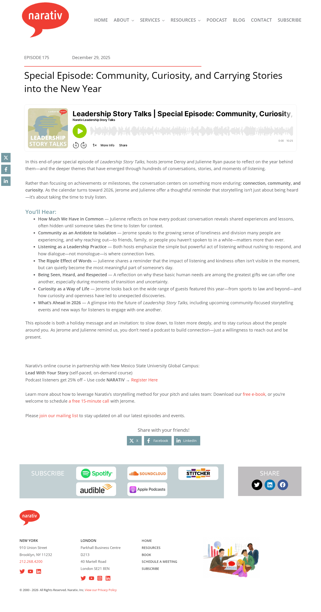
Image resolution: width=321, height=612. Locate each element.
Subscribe (150, 568)
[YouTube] (30, 571)
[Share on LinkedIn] (6, 181)
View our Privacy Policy (101, 590)
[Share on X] (6, 157)
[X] (22, 571)
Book (146, 554)
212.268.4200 (31, 561)
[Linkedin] (38, 571)
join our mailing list (58, 415)
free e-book (254, 394)
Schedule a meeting (159, 561)
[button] (131, 20)
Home (147, 540)
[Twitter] (83, 578)
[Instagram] (99, 578)
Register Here (144, 380)
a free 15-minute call (89, 401)
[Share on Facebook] (6, 169)
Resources (151, 547)
